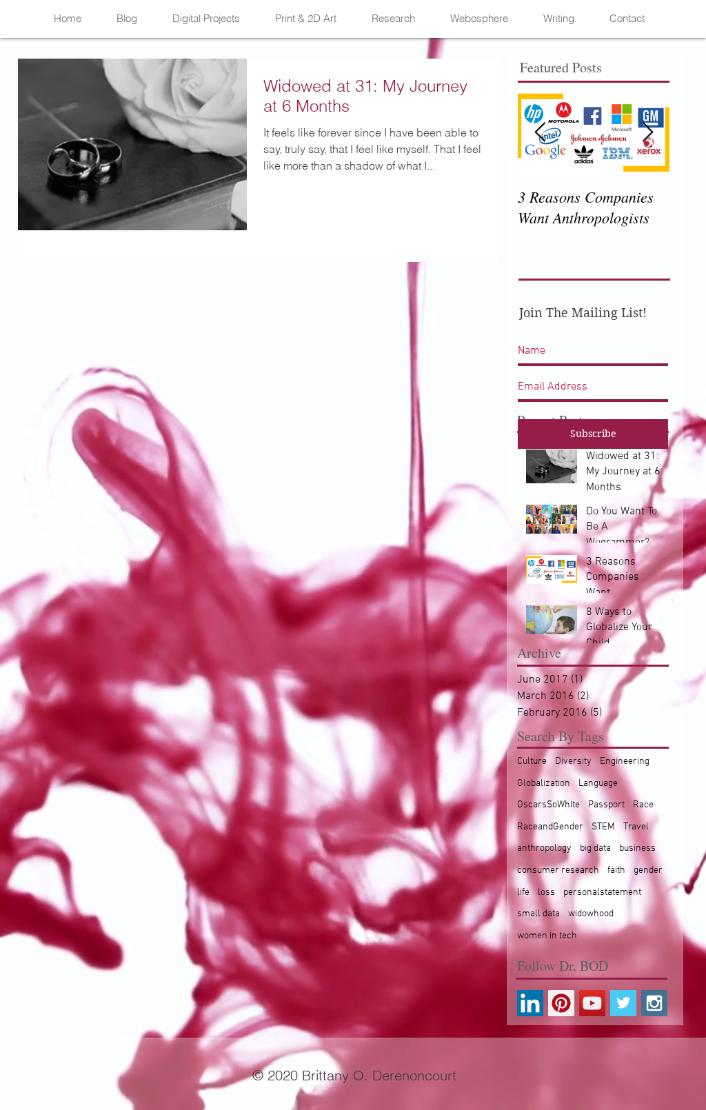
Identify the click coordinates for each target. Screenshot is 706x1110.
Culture (532, 761)
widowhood (591, 914)
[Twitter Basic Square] (623, 1003)
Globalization (543, 783)
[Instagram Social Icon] (654, 1003)
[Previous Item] (540, 132)
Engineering (624, 761)
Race (643, 805)
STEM (603, 827)
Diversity (573, 761)
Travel (636, 827)
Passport (606, 805)
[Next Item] (647, 132)
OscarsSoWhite (548, 805)
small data (538, 914)
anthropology (544, 848)
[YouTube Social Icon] (592, 1003)
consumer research (558, 870)
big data (595, 848)
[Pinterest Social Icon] (561, 1003)
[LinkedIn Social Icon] (530, 1003)
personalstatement (602, 892)
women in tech (547, 936)
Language (598, 783)
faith (616, 870)
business (637, 848)
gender (648, 870)
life (523, 892)
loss (546, 892)
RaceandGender (550, 827)
